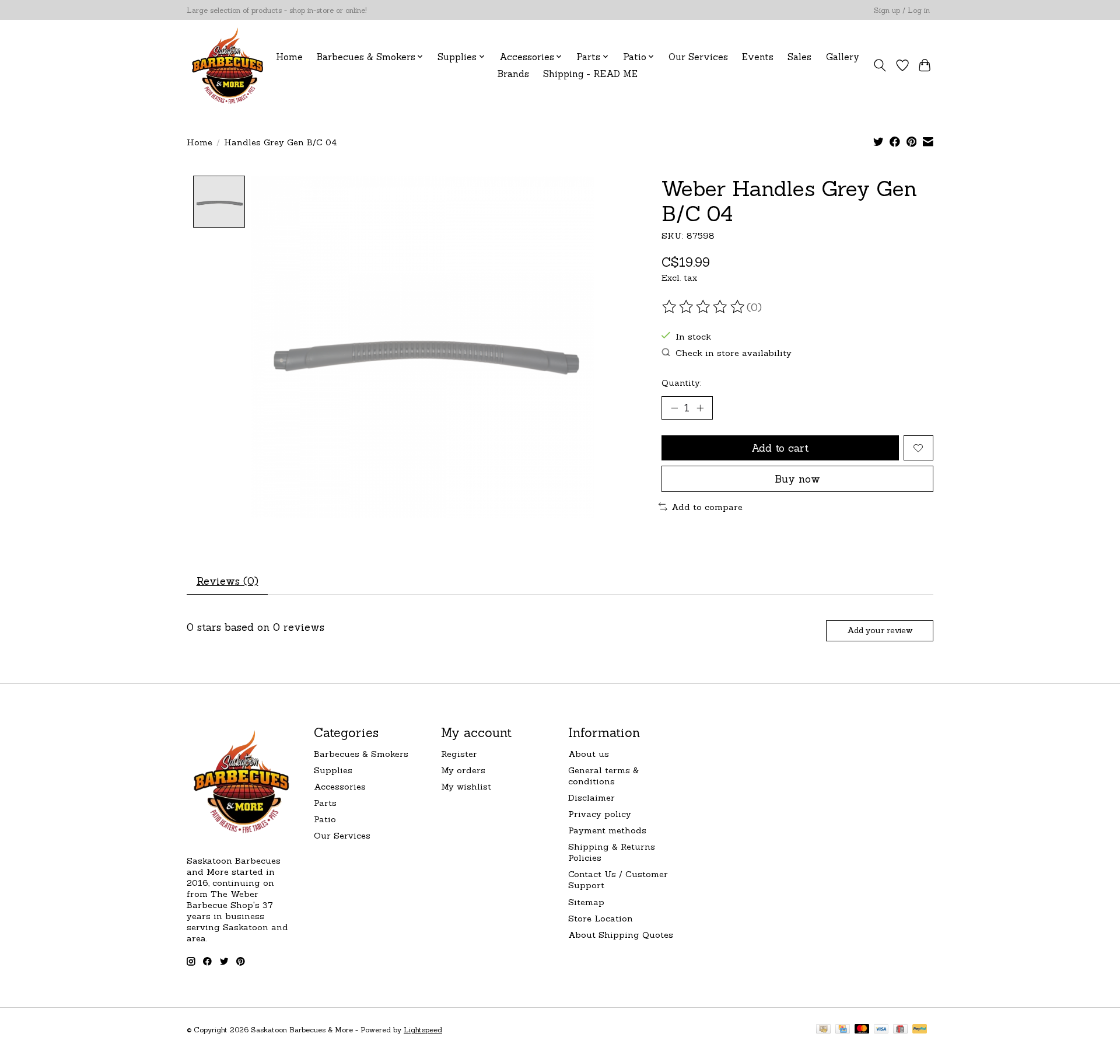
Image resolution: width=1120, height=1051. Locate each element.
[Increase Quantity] (700, 408)
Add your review (879, 630)
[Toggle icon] (880, 65)
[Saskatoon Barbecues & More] (228, 65)
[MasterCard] (862, 1029)
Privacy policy (599, 813)
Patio (325, 819)
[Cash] (823, 1029)
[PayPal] (920, 1029)
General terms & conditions (603, 775)
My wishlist (466, 786)
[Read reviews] (704, 307)
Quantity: (682, 382)
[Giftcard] (900, 1029)
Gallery (842, 56)
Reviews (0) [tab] (227, 581)
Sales (799, 56)
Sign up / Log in (902, 10)
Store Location (600, 918)
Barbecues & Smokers (361, 753)
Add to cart (779, 448)
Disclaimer (591, 797)
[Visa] (881, 1029)
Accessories (340, 786)
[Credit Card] (842, 1029)
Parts (325, 802)
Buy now (797, 479)
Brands (513, 73)
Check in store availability (734, 352)
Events (758, 56)
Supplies (333, 770)
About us (588, 753)
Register (459, 753)
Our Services (698, 56)
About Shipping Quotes (620, 934)
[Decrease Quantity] (674, 408)
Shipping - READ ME (590, 73)
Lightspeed (423, 1029)
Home (289, 56)
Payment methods (607, 830)
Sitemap (586, 901)
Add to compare (707, 506)
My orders (463, 770)
